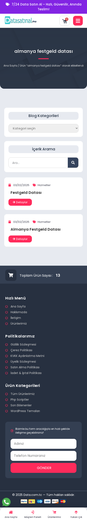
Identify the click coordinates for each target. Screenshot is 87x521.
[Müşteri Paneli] (32, 512)
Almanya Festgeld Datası (36, 229)
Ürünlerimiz (54, 517)
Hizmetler (44, 185)
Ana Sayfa (10, 65)
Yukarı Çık (76, 517)
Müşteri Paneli (32, 517)
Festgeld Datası (26, 192)
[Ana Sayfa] (11, 512)
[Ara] (73, 163)
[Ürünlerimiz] (54, 512)
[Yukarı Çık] (76, 512)
